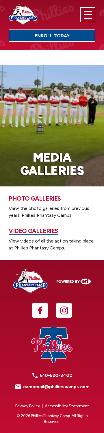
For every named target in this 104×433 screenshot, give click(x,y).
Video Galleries (33, 230)
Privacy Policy (27, 406)
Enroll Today (65, 37)
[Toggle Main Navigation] (87, 14)
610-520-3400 (56, 375)
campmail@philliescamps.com (56, 386)
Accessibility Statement (67, 406)
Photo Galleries (35, 198)
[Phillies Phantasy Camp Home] (23, 14)
